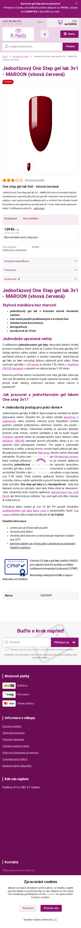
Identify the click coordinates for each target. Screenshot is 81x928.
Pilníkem (8, 436)
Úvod (5, 56)
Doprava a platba (11, 726)
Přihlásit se (62, 642)
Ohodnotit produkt (34, 180)
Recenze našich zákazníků (16, 765)
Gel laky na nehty (20, 56)
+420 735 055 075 (11, 21)
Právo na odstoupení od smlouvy (20, 752)
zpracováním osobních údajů (35, 650)
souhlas (51, 894)
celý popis (39, 208)
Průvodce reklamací (13, 739)
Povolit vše (51, 908)
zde (55, 919)
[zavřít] (76, 4)
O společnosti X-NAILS (15, 759)
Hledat (70, 46)
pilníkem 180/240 (13, 440)
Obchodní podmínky (13, 732)
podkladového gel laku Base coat (24, 510)
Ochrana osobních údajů (15, 746)
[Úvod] (18, 34)
